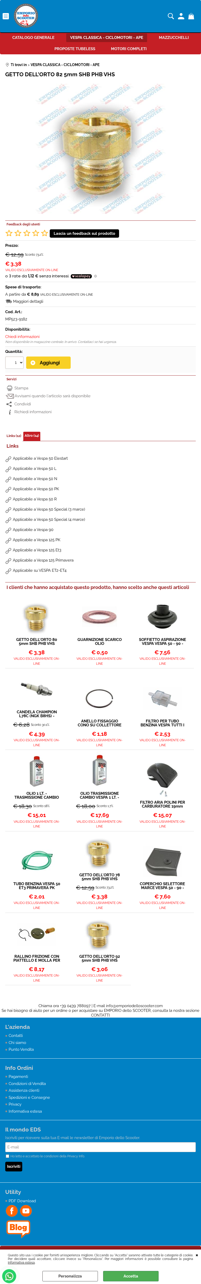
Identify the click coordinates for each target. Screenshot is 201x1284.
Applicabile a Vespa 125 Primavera (43, 560)
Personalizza (70, 1276)
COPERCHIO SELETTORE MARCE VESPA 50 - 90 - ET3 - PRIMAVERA (162, 886)
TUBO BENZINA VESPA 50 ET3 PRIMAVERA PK (36, 886)
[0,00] (192, 16)
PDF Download (22, 1201)
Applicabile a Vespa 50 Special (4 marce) (49, 519)
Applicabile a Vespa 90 (33, 529)
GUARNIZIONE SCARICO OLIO (99, 642)
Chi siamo (17, 1042)
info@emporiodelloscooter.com (134, 1005)
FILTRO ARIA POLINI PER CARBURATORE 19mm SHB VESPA (162, 804)
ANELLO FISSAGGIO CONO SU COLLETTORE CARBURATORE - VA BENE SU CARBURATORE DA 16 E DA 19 (99, 723)
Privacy (15, 1104)
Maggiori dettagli (28, 301)
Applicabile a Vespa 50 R (35, 499)
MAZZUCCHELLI (174, 37)
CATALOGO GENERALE (33, 37)
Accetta (131, 1276)
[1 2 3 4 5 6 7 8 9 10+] (15, 363)
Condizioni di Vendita (27, 1083)
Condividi (22, 404)
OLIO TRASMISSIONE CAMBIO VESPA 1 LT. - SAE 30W (99, 795)
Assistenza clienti (24, 1090)
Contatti (16, 1035)
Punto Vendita (21, 1049)
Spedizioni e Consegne (29, 1097)
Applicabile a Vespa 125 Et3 (37, 550)
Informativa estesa (21, 1262)
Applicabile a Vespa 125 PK (36, 540)
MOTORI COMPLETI (129, 48)
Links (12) (14, 436)
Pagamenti (18, 1076)
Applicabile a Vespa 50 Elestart (40, 458)
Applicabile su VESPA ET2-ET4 (39, 570)
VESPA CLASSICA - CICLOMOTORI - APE (106, 37)
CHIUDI (197, 1254)
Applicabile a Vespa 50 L (35, 468)
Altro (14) (32, 435)
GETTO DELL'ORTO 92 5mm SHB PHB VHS (99, 958)
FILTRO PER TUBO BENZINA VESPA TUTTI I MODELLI (162, 723)
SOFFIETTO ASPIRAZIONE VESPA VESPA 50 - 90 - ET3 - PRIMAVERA (162, 642)
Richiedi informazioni (33, 412)
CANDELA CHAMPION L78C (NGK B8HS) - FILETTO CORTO (37, 714)
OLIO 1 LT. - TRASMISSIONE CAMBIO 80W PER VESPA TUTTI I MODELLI (36, 795)
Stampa (21, 388)
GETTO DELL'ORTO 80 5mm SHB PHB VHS (36, 642)
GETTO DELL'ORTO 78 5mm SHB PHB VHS (99, 877)
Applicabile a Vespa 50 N (35, 478)
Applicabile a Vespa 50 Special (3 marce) (49, 509)
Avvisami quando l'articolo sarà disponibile (53, 396)
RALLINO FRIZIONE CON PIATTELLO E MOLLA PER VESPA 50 (36, 958)
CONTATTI (100, 1015)
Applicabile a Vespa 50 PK (36, 489)
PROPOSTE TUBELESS (74, 48)
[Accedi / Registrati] (182, 16)
